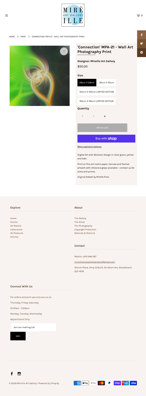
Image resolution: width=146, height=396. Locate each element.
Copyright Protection (85, 229)
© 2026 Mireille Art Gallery (23, 383)
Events (14, 222)
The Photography (83, 225)
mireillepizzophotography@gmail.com (94, 262)
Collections (16, 229)
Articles (14, 236)
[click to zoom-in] (64, 51)
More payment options (89, 146)
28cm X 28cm (86, 82)
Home (12, 36)
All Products (16, 233)
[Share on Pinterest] (141, 52)
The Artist (79, 222)
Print (23, 36)
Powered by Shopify (48, 383)
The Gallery (80, 218)
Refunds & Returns (84, 233)
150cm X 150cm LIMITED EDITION (96, 101)
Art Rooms (15, 225)
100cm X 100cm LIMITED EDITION (96, 91)
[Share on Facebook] (141, 34)
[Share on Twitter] (141, 43)
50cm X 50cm (106, 82)
